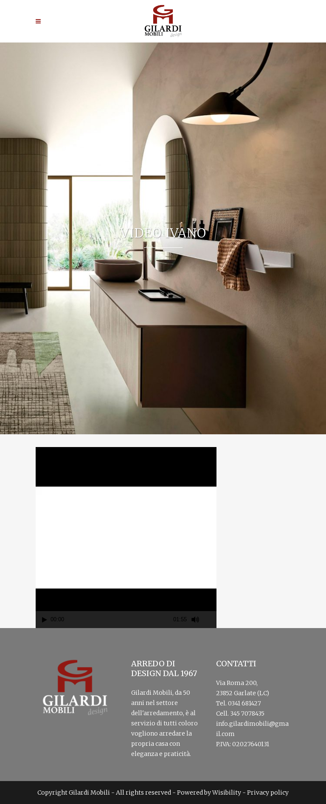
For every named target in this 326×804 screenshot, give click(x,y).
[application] (126, 537)
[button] (126, 538)
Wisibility (226, 792)
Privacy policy (268, 792)
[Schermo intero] (210, 620)
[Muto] (195, 619)
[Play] (44, 620)
